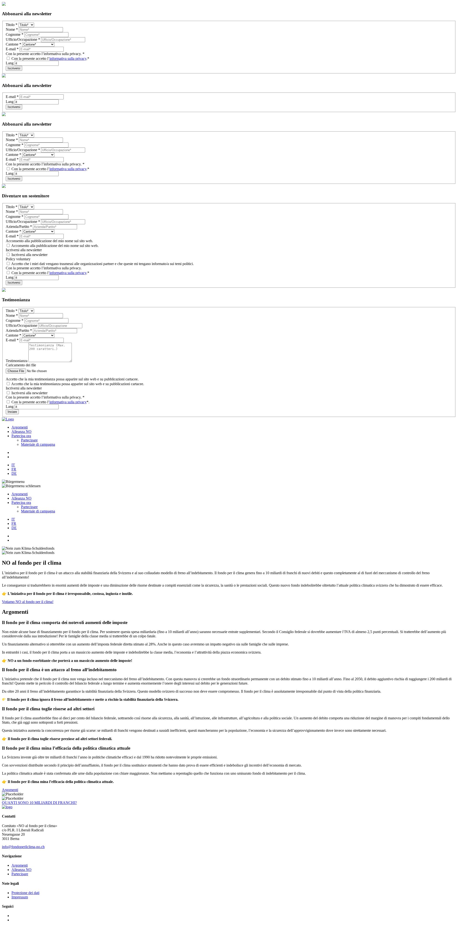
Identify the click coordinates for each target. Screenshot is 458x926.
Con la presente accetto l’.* (49, 58)
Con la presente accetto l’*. (49, 402)
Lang (10, 63)
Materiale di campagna (38, 444)
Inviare (12, 412)
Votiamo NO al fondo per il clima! (27, 602)
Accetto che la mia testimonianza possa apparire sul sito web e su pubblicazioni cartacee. (77, 384)
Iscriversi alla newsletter (28, 255)
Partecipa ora (21, 436)
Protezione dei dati (25, 893)
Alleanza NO (21, 432)
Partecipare (29, 440)
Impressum (19, 897)
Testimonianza (17, 361)
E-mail (12, 49)
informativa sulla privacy (67, 58)
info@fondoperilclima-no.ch (23, 847)
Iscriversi (14, 68)
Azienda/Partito (19, 227)
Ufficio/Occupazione (23, 39)
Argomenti (19, 427)
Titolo (11, 25)
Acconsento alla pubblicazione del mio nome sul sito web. (54, 246)
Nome (12, 29)
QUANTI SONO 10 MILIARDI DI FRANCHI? (39, 803)
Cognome (14, 34)
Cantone (13, 44)
